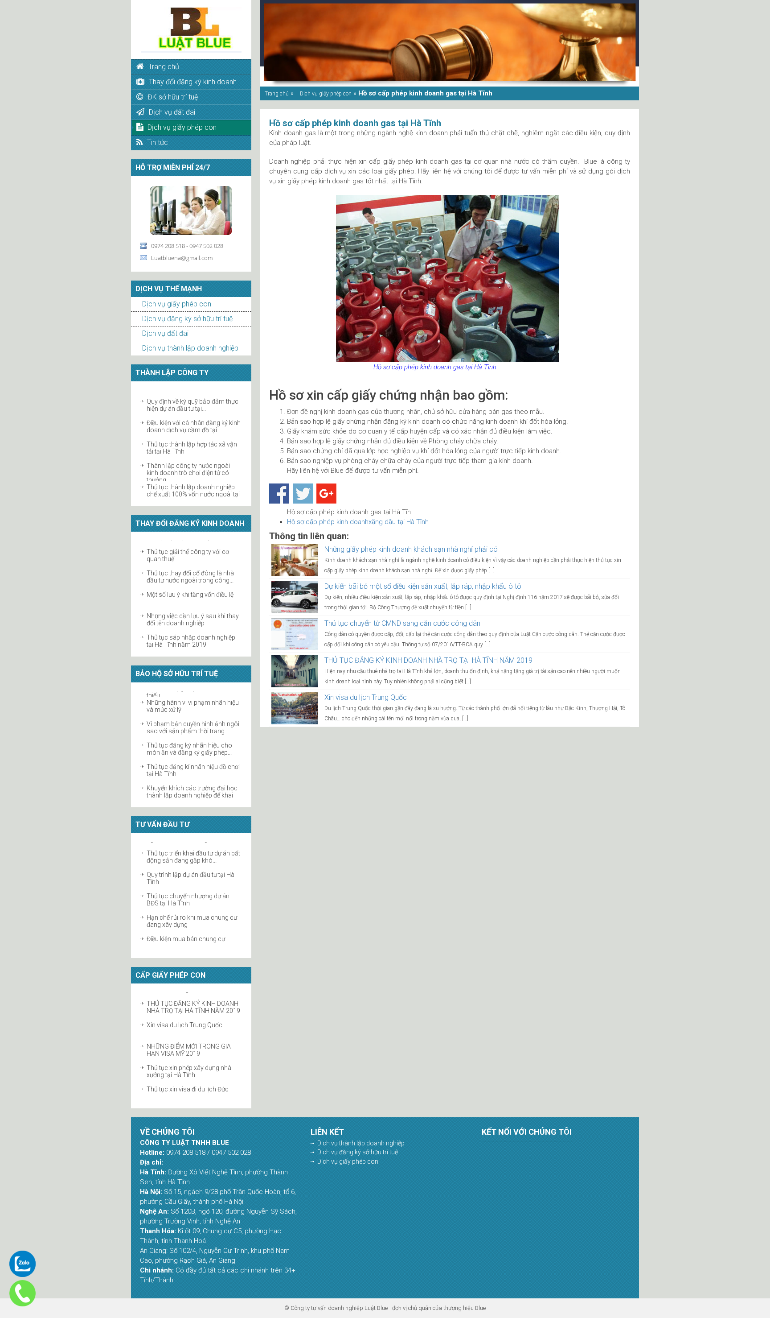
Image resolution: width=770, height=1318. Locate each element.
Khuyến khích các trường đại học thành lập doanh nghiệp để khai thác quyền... (192, 790)
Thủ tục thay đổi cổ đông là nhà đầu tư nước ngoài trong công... (190, 571)
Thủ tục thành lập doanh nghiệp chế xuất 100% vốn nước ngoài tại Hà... (193, 489)
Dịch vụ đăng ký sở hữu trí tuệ (187, 318)
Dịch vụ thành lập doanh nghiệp (190, 348)
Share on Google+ (326, 493)
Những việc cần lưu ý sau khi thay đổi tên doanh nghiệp (193, 614)
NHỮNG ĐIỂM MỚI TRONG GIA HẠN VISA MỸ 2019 (189, 1044)
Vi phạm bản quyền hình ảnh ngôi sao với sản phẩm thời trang (193, 722)
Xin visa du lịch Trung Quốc (184, 1019)
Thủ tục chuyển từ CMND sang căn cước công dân (402, 623)
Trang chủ (277, 94)
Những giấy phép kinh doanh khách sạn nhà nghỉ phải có (411, 549)
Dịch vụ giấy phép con (176, 304)
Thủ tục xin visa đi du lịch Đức (188, 1083)
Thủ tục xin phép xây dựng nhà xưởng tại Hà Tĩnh (189, 1066)
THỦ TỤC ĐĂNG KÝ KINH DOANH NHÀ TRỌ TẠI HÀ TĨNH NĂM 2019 (193, 1002)
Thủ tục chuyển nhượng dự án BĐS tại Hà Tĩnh (188, 894)
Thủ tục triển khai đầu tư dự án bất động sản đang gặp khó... (193, 851)
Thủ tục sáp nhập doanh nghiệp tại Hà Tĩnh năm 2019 (191, 635)
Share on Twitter (303, 493)
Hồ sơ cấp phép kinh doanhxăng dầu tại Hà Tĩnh (358, 522)
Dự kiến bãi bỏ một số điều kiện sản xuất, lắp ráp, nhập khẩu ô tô (422, 586)
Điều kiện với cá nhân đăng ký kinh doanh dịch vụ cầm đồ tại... (194, 421)
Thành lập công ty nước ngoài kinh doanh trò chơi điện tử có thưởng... (188, 467)
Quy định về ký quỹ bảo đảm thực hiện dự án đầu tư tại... (192, 400)
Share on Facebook (279, 493)
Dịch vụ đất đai (165, 333)
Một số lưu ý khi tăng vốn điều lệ (190, 589)
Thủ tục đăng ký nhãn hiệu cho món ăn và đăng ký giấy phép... (189, 743)
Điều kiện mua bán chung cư (186, 933)
